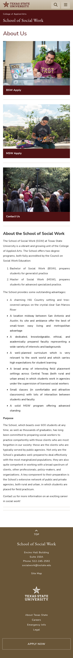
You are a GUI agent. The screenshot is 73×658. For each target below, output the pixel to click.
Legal (36, 629)
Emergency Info (36, 624)
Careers (36, 620)
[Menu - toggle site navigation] (65, 5)
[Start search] (55, 5)
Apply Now (36, 644)
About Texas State (36, 615)
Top (36, 534)
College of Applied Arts (14, 14)
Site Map (36, 573)
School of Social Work (23, 20)
